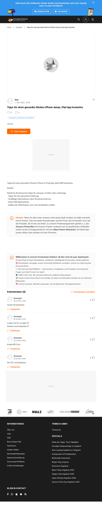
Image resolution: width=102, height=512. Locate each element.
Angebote (19, 27)
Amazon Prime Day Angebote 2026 (65, 482)
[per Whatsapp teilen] (12, 494)
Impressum (11, 446)
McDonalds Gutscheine (61, 458)
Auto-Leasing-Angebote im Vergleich (66, 450)
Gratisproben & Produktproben (64, 454)
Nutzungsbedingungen (16, 454)
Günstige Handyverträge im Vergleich (66, 446)
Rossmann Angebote (60, 466)
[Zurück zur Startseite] (18, 19)
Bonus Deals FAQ (14, 442)
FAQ (9, 438)
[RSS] (25, 494)
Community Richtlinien (16, 462)
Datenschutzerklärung (15, 458)
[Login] (85, 19)
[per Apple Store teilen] (17, 494)
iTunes (10, 124)
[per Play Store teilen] (21, 494)
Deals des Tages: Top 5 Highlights (65, 442)
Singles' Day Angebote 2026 (63, 474)
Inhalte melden (13, 450)
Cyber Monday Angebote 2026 (64, 478)
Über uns (10, 430)
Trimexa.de (56, 430)
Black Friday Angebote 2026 (63, 470)
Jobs (9, 434)
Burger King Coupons (60, 462)
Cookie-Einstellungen (15, 466)
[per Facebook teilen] (7, 494)
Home (9, 27)
